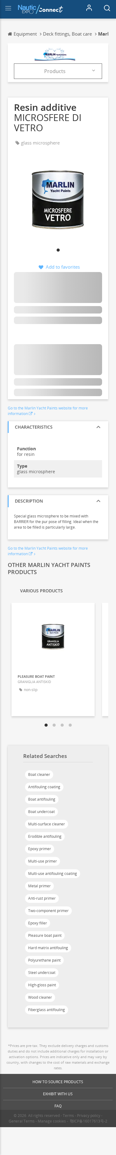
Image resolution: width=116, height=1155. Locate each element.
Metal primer (39, 886)
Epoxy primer (39, 848)
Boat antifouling (41, 799)
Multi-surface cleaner (46, 824)
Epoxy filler (37, 923)
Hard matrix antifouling (48, 947)
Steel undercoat (41, 972)
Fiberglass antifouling (46, 1009)
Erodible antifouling (45, 836)
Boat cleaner (39, 774)
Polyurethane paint (44, 960)
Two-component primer (48, 910)
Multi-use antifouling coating (52, 873)
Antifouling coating (44, 786)
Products (55, 71)
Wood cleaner (40, 997)
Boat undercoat (41, 811)
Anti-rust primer (42, 898)
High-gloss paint (42, 985)
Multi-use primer (42, 861)
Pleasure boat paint (45, 935)
